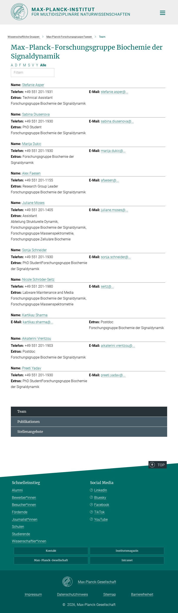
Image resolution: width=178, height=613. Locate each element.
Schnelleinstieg (26, 483)
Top (161, 465)
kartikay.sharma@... (38, 322)
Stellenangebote (30, 432)
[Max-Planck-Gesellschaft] (70, 582)
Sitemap (109, 594)
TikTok (99, 512)
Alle (43, 65)
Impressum (33, 594)
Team (21, 411)
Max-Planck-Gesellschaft (51, 560)
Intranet (127, 560)
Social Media (102, 483)
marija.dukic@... (113, 151)
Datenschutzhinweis (72, 594)
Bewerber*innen (24, 498)
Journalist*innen (24, 519)
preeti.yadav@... (113, 375)
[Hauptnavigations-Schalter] (162, 12)
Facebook (101, 505)
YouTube (101, 519)
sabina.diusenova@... (117, 121)
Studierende (21, 534)
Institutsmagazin (127, 550)
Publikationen (28, 422)
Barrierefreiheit (142, 594)
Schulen (18, 527)
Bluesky (100, 498)
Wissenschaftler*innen (29, 541)
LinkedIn (100, 490)
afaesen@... (110, 180)
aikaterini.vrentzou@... (118, 346)
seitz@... (107, 286)
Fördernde (19, 512)
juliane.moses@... (114, 210)
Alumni (17, 490)
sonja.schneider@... (116, 257)
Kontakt (51, 550)
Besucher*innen (24, 505)
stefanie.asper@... (114, 92)
